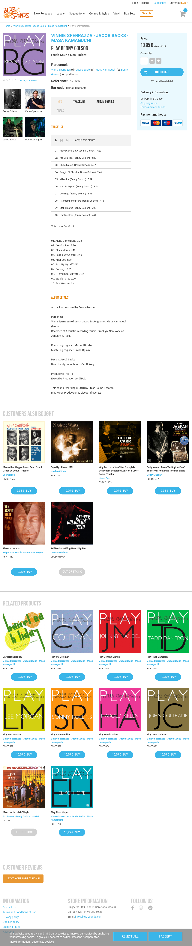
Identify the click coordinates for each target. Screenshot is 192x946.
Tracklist (79, 101)
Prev (61, 140)
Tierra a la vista (11, 548)
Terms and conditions (152, 107)
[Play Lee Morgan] (24, 709)
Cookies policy (11, 921)
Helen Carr (104, 478)
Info (59, 101)
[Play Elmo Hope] (72, 787)
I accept (165, 936)
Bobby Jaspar (154, 474)
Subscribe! (160, 2)
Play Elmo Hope (59, 812)
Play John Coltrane (157, 734)
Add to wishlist (164, 81)
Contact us (9, 907)
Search (146, 13)
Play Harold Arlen (108, 734)
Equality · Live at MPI (62, 467)
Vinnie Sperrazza (61, 69)
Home (7, 25)
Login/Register (141, 2)
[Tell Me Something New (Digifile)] (72, 523)
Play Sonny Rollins (60, 734)
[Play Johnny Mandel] (120, 631)
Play (56, 140)
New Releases (43, 13)
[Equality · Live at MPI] (72, 442)
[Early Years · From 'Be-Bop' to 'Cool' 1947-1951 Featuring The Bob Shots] (168, 442)
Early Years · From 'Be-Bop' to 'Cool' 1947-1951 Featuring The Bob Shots (166, 469)
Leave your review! (28, 80)
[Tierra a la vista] (24, 523)
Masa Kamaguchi (106, 69)
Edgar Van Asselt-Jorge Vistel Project (23, 552)
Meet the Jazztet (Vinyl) (16, 812)
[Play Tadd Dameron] (168, 631)
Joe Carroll (9, 474)
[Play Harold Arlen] (120, 709)
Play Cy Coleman (60, 656)
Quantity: (146, 53)
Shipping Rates (11, 926)
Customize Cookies (43, 941)
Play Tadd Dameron (157, 656)
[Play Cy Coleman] (72, 631)
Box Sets (129, 13)
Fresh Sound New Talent (68, 55)
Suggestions (77, 13)
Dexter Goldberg (59, 552)
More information (20, 941)
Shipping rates (148, 103)
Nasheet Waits (58, 471)
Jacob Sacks (83, 69)
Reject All (130, 936)
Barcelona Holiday (12, 656)
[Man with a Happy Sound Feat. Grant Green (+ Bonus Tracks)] (24, 442)
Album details (105, 101)
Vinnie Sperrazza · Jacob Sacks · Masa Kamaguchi (40, 25)
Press (60, 111)
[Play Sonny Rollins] (72, 709)
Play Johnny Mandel (109, 656)
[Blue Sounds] (16, 13)
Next (67, 140)
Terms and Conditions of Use (19, 912)
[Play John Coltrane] (168, 709)
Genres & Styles (99, 13)
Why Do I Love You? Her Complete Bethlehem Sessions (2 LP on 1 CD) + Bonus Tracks (119, 470)
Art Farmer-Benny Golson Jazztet (21, 816)
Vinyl (116, 13)
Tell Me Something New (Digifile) (68, 548)
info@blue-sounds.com (88, 916)
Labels (60, 13)
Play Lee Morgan (12, 734)
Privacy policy (11, 917)
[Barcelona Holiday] (24, 631)
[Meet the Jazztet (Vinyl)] (24, 787)
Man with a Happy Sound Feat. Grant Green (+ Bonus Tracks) (22, 469)
